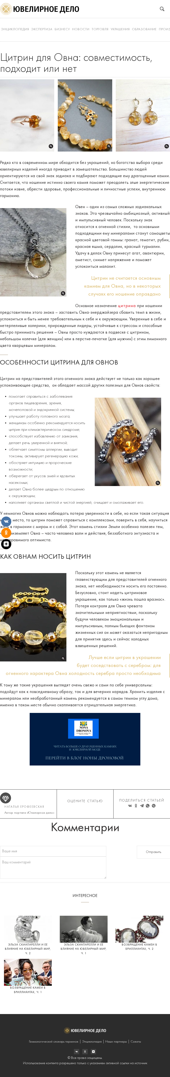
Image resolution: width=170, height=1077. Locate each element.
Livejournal (76, 1051)
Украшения (120, 29)
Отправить (153, 852)
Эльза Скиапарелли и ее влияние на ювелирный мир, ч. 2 (28, 949)
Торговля (100, 29)
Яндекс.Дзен (93, 1051)
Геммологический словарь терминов (53, 1041)
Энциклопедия (15, 29)
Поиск (162, 9)
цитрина (127, 306)
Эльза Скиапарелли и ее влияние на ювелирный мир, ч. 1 (84, 949)
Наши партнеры (116, 1041)
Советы (136, 1041)
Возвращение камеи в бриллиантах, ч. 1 (28, 990)
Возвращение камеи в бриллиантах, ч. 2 (139, 947)
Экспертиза (41, 29)
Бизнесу (62, 29)
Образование (144, 29)
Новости (80, 29)
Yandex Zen (85, 1051)
